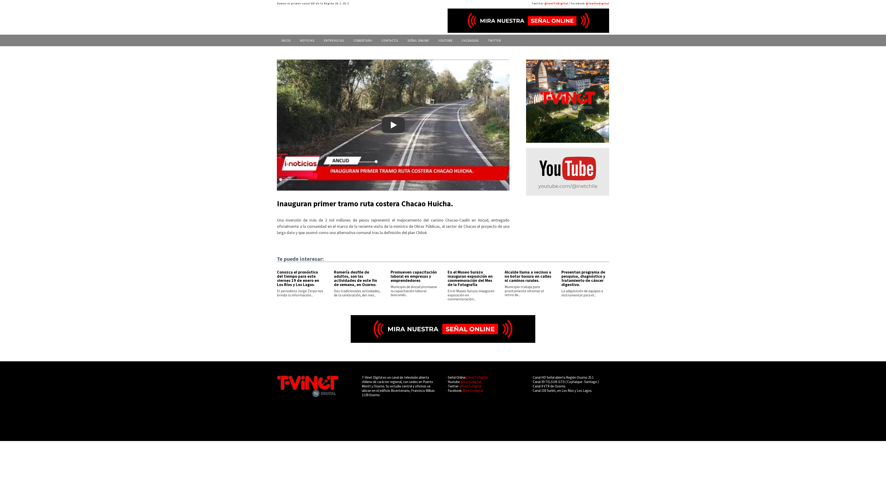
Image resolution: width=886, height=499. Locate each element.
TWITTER (494, 40)
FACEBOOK (470, 40)
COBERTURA (362, 40)
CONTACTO (389, 40)
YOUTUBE (445, 40)
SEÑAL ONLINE (418, 40)
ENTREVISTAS (334, 40)
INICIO (286, 40)
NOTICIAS (307, 40)
